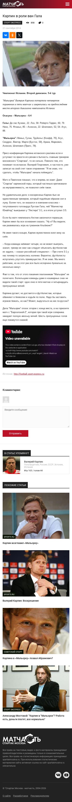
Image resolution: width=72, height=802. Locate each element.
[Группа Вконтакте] (58, 775)
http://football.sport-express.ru (29, 374)
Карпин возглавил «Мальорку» (20, 543)
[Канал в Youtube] (66, 775)
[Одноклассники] (12, 35)
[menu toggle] (67, 4)
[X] (19, 35)
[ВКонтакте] (6, 35)
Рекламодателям (40, 795)
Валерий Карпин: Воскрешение (21, 600)
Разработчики (20, 795)
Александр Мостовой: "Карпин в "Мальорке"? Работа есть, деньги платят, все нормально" (33, 717)
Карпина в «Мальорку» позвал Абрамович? (28, 658)
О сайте (7, 795)
